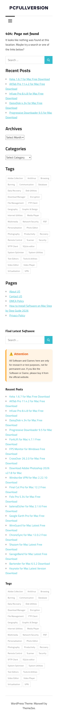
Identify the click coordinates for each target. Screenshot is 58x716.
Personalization (15, 227)
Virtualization (14, 271)
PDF (45, 221)
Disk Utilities (31, 190)
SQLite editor (29, 246)
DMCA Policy (16, 301)
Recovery (44, 234)
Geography (13, 209)
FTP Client (33, 203)
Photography (13, 234)
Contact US (15, 296)
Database (42, 184)
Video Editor (13, 264)
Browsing (45, 178)
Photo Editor (32, 227)
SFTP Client (13, 246)
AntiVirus (32, 178)
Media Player (33, 215)
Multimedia (13, 221)
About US (14, 291)
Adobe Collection (15, 178)
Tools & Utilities (30, 258)
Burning (11, 184)
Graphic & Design (30, 209)
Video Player (29, 264)
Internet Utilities (15, 215)
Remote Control (15, 240)
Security (42, 240)
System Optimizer (16, 252)
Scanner (30, 240)
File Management (16, 203)
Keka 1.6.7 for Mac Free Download (29, 79)
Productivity (29, 234)
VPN (27, 271)
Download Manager (16, 196)
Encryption (35, 196)
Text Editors (13, 258)
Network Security (31, 221)
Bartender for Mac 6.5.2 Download (29, 564)
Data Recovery (14, 190)
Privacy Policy (17, 315)
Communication (26, 184)
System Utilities (36, 252)
